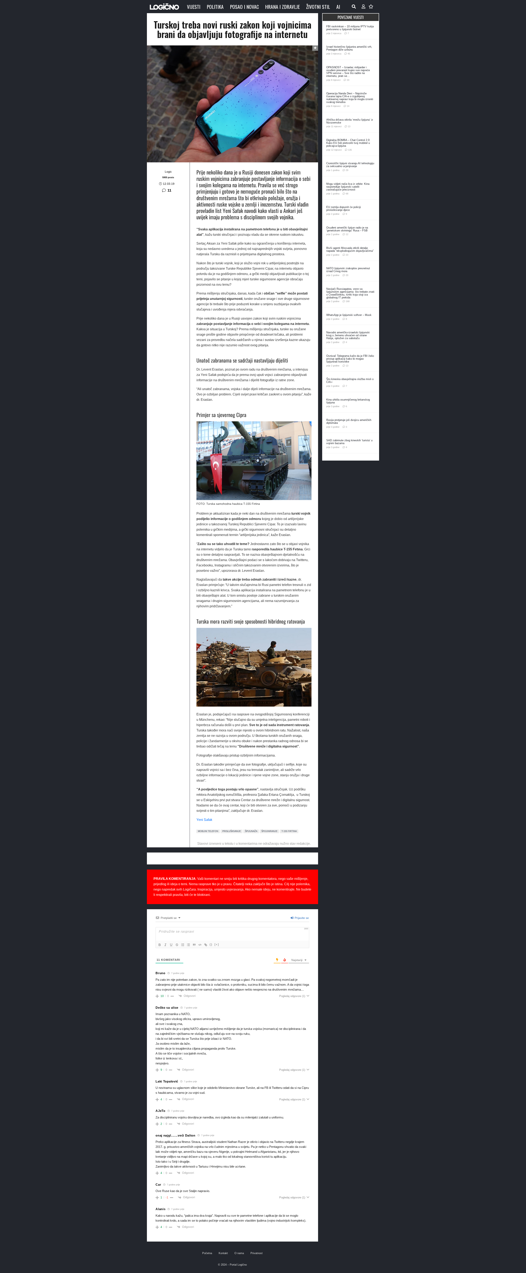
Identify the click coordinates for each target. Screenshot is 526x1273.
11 (169, 190)
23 (347, 255)
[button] (353, 7)
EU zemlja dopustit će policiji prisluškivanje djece (343, 208)
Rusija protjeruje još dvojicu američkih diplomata (348, 421)
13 (349, 126)
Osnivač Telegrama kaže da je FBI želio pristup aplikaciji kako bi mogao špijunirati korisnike (350, 358)
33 (348, 80)
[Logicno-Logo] (164, 6)
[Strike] (177, 944)
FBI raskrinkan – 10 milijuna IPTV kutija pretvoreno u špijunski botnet (350, 28)
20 (347, 275)
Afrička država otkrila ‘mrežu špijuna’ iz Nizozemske (349, 121)
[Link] (206, 944)
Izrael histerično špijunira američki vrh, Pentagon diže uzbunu (349, 48)
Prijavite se (301, 918)
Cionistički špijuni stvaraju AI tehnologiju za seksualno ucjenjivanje (350, 165)
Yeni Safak (204, 819)
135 (350, 150)
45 (349, 53)
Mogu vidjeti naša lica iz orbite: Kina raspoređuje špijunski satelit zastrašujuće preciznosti (347, 186)
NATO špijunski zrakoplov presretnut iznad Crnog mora (348, 270)
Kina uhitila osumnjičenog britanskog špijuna (348, 401)
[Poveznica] (363, 6)
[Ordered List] (183, 944)
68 (347, 193)
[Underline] (171, 944)
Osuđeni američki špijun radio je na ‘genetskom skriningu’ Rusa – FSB (347, 229)
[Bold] (160, 944)
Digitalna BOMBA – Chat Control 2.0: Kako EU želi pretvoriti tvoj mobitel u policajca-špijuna (348, 143)
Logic (168, 171)
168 (348, 301)
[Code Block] (200, 944)
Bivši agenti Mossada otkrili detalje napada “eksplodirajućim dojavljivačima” (350, 249)
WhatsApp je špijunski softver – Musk (348, 315)
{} (211, 944)
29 (347, 170)
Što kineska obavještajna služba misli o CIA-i (350, 381)
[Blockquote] (194, 944)
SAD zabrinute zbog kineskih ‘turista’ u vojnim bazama (349, 442)
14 (348, 106)
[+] (217, 944)
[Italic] (165, 944)
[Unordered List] (188, 944)
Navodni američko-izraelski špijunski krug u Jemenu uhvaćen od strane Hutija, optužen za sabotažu (348, 335)
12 (347, 234)
